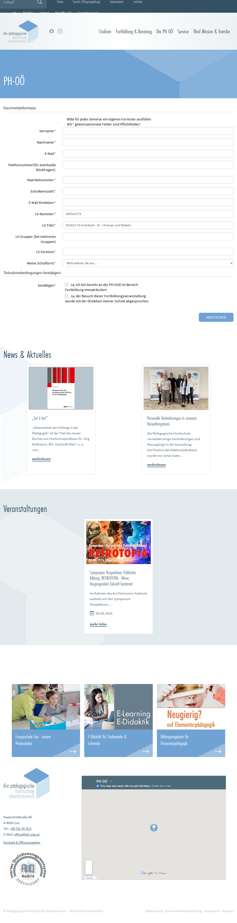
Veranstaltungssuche (88, 12)
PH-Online (28, 12)
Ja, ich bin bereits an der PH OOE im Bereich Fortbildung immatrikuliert (101, 287)
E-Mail (50, 153)
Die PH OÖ (164, 31)
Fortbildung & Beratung (134, 31)
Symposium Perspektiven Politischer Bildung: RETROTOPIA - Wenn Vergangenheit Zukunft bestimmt (113, 578)
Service (183, 31)
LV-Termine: (46, 251)
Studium (105, 31)
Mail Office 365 (63, 12)
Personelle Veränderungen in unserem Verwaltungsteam (172, 421)
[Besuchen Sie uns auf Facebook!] (51, 31)
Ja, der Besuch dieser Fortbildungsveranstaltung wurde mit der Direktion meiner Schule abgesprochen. (107, 298)
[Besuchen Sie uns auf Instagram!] (60, 31)
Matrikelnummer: (41, 180)
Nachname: (46, 142)
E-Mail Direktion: (42, 202)
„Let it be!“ (40, 418)
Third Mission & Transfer (211, 31)
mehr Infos (98, 624)
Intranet (45, 12)
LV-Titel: (49, 225)
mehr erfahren (46, 743)
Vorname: (47, 131)
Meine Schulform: (41, 263)
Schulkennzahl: (43, 191)
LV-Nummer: (45, 214)
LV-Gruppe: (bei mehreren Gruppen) (36, 239)
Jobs (14, 12)
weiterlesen (41, 459)
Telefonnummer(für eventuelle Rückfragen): (32, 167)
